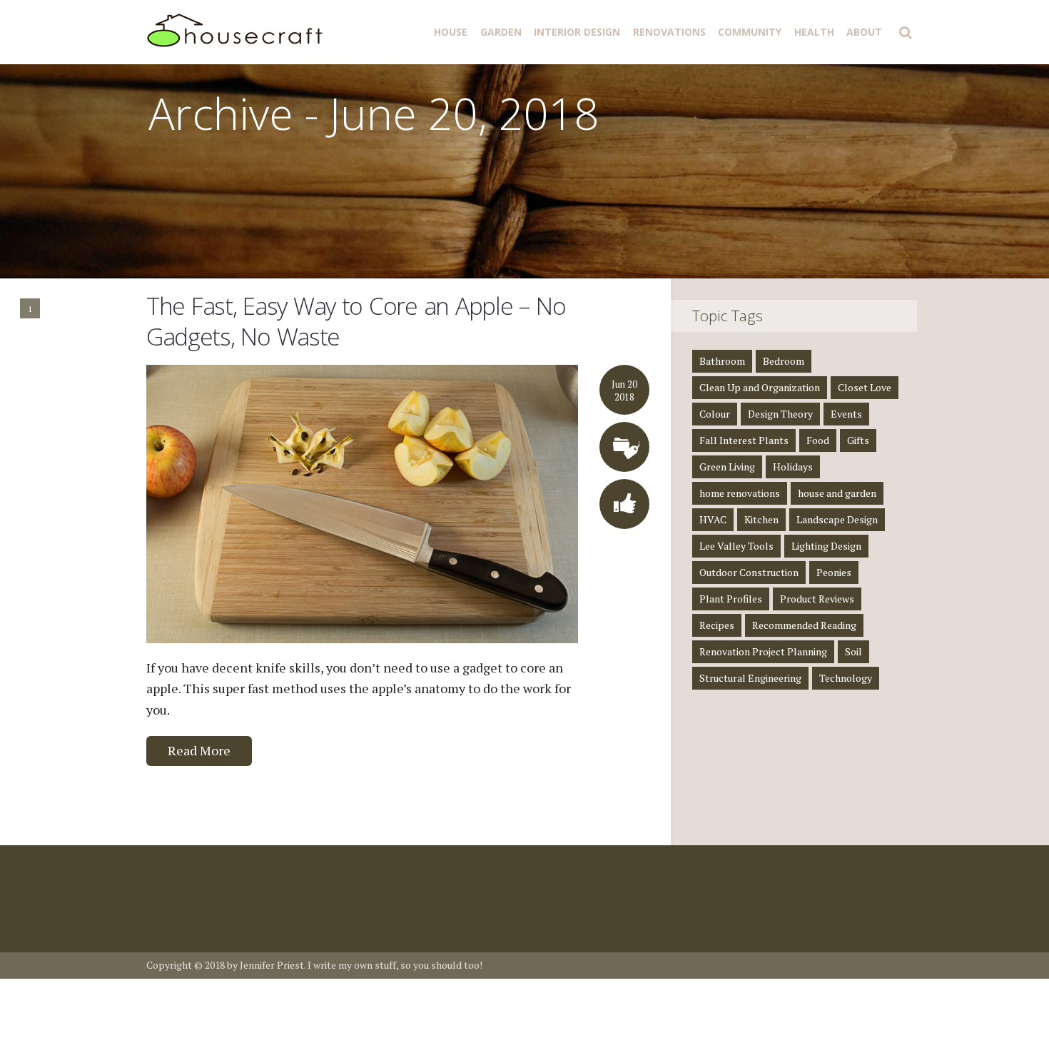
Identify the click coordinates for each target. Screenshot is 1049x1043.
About (864, 32)
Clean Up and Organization (759, 387)
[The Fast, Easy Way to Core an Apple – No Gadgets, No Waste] (362, 502)
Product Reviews (817, 598)
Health (814, 32)
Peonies (833, 572)
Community (749, 32)
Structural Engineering (750, 678)
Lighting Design (826, 546)
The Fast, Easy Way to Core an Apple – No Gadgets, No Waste (355, 321)
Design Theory (780, 413)
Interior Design (577, 32)
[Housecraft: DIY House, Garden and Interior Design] (237, 29)
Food (817, 440)
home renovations (739, 493)
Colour (714, 413)
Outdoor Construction (749, 572)
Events (846, 413)
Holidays (793, 466)
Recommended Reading (804, 625)
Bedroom (783, 361)
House (450, 32)
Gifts (858, 440)
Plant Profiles (730, 598)
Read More (199, 750)
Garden (501, 32)
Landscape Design (837, 519)
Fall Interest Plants (744, 440)
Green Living (727, 466)
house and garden (837, 493)
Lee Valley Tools (736, 546)
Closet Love (864, 387)
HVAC (712, 519)
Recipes (716, 625)
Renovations (669, 32)
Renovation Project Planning (763, 651)
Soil (853, 651)
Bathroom (722, 361)
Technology (845, 678)
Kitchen (761, 519)
